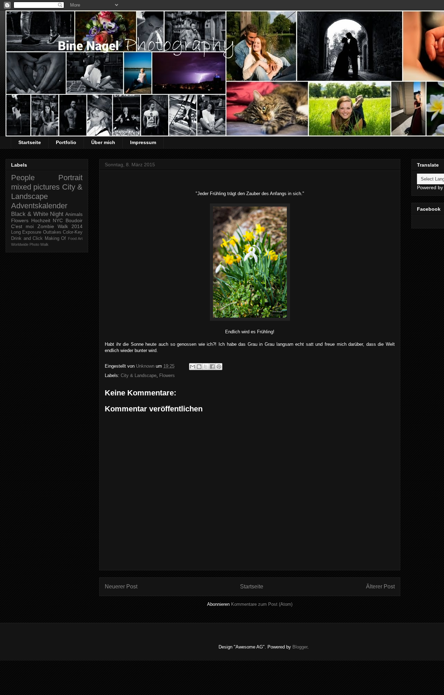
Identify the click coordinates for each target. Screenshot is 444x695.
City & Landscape (138, 375)
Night (56, 214)
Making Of (55, 238)
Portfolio (66, 142)
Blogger (299, 647)
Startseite (29, 142)
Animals (74, 214)
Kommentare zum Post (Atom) (261, 604)
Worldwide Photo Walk (30, 244)
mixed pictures (35, 187)
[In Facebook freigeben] (212, 366)
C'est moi (22, 226)
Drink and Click (27, 238)
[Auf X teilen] (205, 366)
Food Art (75, 238)
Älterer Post (380, 586)
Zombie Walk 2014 (60, 226)
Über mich (103, 142)
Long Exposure (26, 232)
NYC (58, 220)
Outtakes (52, 232)
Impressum (143, 142)
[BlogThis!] (199, 366)
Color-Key (73, 232)
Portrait (70, 177)
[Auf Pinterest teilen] (218, 366)
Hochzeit (40, 220)
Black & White (29, 214)
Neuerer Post (121, 586)
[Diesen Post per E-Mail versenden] (192, 366)
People (23, 177)
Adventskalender (39, 205)
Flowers (167, 375)
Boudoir (74, 220)
